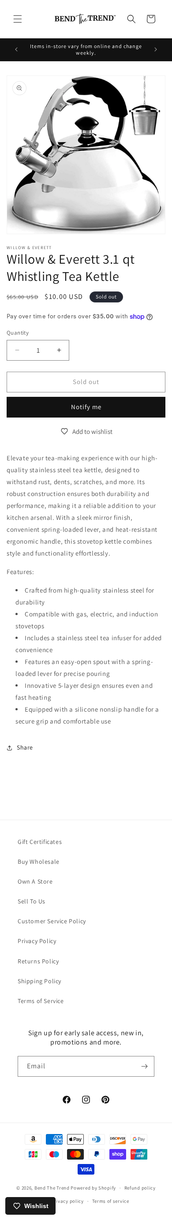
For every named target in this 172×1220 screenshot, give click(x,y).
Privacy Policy (37, 941)
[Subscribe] (144, 1066)
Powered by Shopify (93, 1188)
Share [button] (25, 747)
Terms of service (110, 1201)
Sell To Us (31, 901)
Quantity (18, 332)
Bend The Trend (52, 1188)
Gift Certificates (40, 842)
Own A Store (35, 881)
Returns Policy (38, 961)
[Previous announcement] (16, 49)
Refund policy (140, 1188)
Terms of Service (41, 1001)
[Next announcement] (155, 49)
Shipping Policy (39, 981)
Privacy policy (67, 1201)
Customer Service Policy (52, 921)
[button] (17, 19)
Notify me (86, 407)
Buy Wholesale (39, 862)
